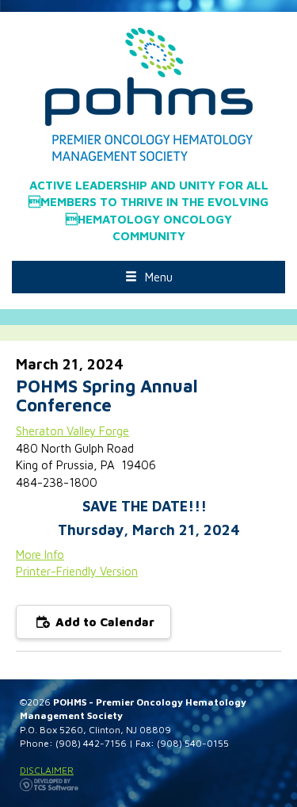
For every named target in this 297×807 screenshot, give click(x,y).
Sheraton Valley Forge (72, 431)
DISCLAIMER (47, 770)
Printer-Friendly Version (77, 571)
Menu (159, 277)
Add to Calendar (103, 622)
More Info (40, 554)
